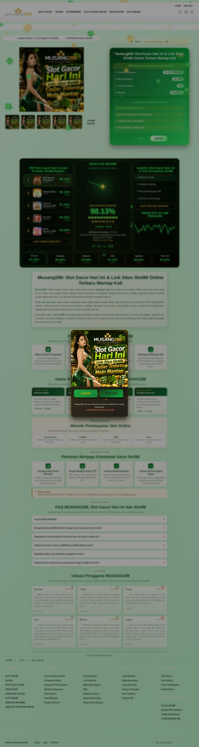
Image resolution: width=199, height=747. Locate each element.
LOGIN (86, 393)
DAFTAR (112, 393)
